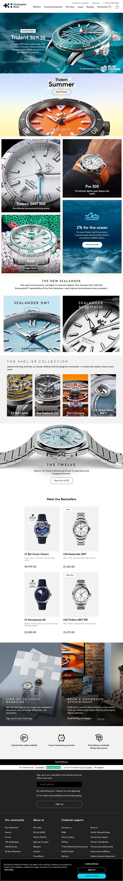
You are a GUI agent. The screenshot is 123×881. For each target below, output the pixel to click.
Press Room (38, 856)
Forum (8, 837)
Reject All (91, 870)
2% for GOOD (39, 833)
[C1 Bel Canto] (19, 397)
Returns (94, 828)
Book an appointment (79, 718)
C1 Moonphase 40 (35, 620)
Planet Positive (40, 837)
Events (8, 833)
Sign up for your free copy (19, 718)
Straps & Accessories (53, 7)
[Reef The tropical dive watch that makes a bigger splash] (30, 244)
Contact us (66, 828)
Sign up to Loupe (41, 842)
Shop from (61, 481)
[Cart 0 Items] (117, 6)
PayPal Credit (68, 852)
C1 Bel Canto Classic (37, 554)
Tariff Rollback (61, 762)
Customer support (80, 3)
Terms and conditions (100, 852)
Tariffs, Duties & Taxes (100, 833)
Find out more (92, 245)
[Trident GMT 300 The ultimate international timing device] (30, 176)
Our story (37, 828)
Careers (36, 852)
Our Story (70, 7)
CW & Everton (11, 847)
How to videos (68, 837)
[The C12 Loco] (75, 397)
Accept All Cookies (91, 876)
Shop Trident (61, 92)
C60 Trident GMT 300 (75, 620)
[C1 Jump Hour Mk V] (103, 397)
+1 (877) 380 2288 (111, 3)
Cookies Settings (91, 864)
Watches (37, 7)
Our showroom (11, 828)
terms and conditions (53, 795)
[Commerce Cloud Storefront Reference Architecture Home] (15, 5)
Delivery (65, 856)
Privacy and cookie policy (102, 847)
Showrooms (102, 7)
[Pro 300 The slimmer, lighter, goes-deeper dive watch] (92, 168)
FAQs (64, 833)
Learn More (8, 870)
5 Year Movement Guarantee (75, 847)
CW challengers (12, 842)
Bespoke (90, 7)
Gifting (65, 842)
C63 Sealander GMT (74, 554)
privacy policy (75, 795)
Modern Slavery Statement (103, 856)
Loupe (80, 7)
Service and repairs (99, 837)
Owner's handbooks (99, 842)
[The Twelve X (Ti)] (47, 397)
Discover (28, 59)
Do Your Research (13, 852)
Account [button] (96, 3)
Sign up (59, 804)
